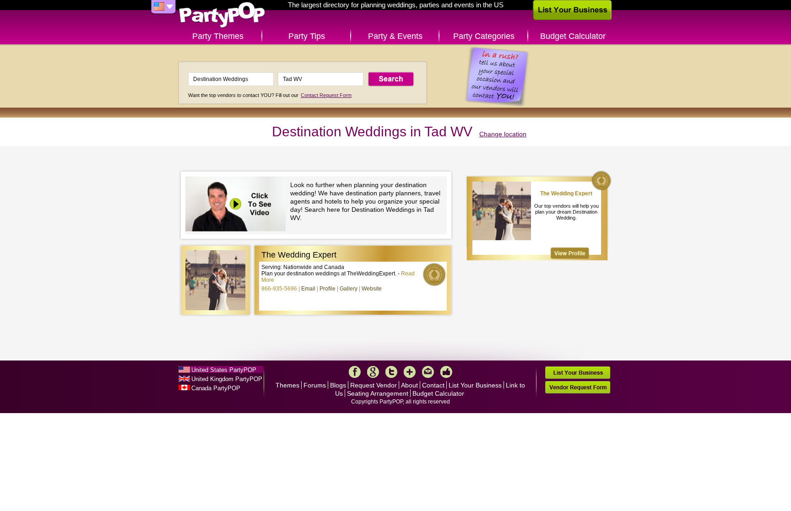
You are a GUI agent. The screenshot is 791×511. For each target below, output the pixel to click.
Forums (314, 385)
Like (446, 372)
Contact (433, 385)
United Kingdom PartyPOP (226, 379)
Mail (428, 372)
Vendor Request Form (578, 387)
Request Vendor (373, 385)
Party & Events (395, 36)
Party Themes (218, 36)
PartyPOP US (222, 15)
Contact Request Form (326, 95)
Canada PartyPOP (215, 388)
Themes (287, 385)
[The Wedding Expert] (570, 253)
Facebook (355, 372)
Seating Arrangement (377, 393)
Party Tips (306, 36)
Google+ (373, 372)
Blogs (338, 385)
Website (372, 288)
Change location (502, 134)
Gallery (349, 288)
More (410, 372)
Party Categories (484, 36)
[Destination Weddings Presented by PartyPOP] (237, 205)
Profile (328, 288)
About (409, 385)
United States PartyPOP (223, 369)
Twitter (391, 372)
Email (308, 288)
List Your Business (475, 385)
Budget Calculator (573, 36)
